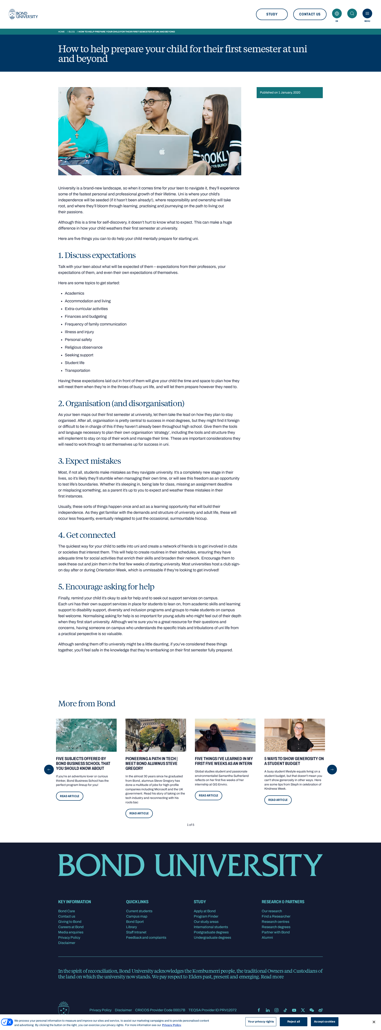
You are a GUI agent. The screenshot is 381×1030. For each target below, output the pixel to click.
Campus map (136, 916)
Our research (272, 911)
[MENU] (367, 13)
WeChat (312, 1010)
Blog (72, 31)
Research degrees (276, 927)
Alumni (267, 937)
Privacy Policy (69, 937)
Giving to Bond (69, 921)
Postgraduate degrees (211, 932)
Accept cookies (324, 1021)
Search (352, 13)
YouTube (294, 1010)
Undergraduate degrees (212, 937)
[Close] (374, 1022)
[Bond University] (23, 14)
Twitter (303, 1010)
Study (271, 14)
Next (332, 769)
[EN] (337, 13)
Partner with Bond (276, 932)
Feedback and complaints (146, 937)
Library (131, 927)
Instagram (276, 1010)
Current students (139, 911)
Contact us (310, 14)
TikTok (285, 1010)
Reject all (293, 1021)
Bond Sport (135, 921)
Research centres (275, 921)
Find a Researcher (276, 916)
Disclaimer (66, 943)
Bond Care (66, 911)
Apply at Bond (205, 911)
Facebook (259, 1010)
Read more (272, 976)
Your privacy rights (261, 1021)
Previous (49, 769)
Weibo (320, 1010)
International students (211, 927)
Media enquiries (70, 932)
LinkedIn (267, 1010)
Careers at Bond (71, 927)
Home (61, 31)
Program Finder (206, 916)
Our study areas (206, 921)
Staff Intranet (136, 932)
